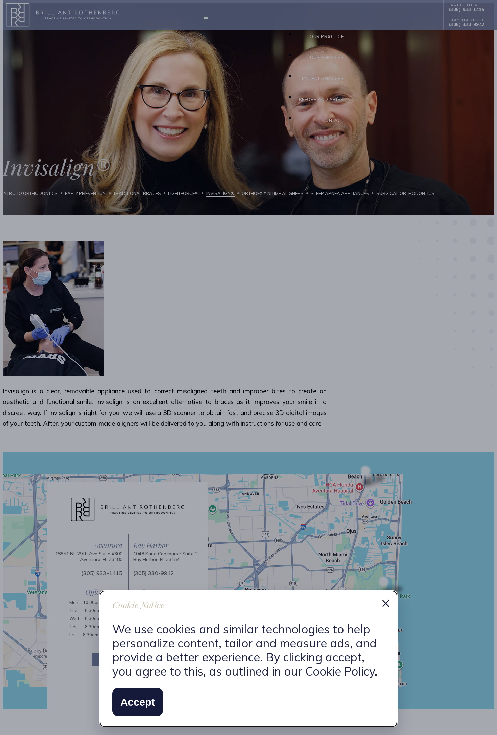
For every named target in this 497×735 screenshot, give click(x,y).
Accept (137, 702)
